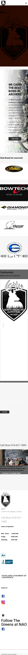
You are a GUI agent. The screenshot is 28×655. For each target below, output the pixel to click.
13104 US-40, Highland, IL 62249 (11, 512)
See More (4, 412)
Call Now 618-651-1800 (13, 445)
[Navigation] (26, 3)
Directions (15, 138)
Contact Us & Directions (11, 473)
